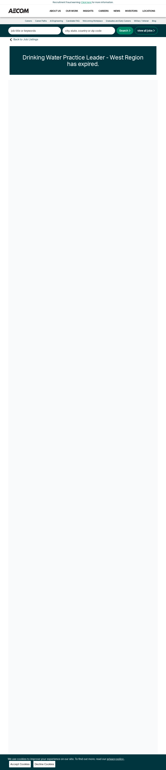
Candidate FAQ (72, 21)
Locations (148, 10)
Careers (104, 10)
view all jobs (145, 30)
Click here (86, 2)
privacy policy (115, 759)
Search (123, 30)
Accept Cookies (20, 764)
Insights (88, 10)
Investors (131, 10)
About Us (55, 10)
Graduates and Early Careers (118, 21)
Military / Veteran (141, 21)
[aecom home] (18, 10)
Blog (154, 21)
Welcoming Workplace (93, 21)
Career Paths (41, 21)
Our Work (72, 10)
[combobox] (34, 30)
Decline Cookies (44, 764)
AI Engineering (56, 21)
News (117, 10)
